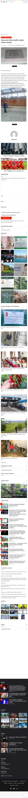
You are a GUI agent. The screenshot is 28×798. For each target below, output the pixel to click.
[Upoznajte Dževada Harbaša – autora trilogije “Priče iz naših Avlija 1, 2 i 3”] (4, 750)
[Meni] (1, 2)
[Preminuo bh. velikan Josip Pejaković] (4, 738)
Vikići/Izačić (8, 37)
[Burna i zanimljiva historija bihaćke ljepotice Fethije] (23, 725)
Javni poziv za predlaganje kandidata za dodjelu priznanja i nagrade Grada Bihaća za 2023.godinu (13, 495)
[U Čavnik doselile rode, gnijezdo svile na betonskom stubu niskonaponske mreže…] (5, 606)
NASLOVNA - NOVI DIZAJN (6, 576)
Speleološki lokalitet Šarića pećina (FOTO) (9, 458)
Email (2, 201)
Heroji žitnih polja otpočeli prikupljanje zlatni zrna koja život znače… (17, 539)
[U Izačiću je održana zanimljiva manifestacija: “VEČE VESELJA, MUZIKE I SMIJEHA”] (4, 526)
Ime (2, 196)
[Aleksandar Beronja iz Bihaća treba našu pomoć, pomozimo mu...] (20, 270)
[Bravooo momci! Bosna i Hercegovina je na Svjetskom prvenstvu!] (5, 611)
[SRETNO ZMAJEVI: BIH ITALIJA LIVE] (14, 611)
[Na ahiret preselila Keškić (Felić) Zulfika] (5, 617)
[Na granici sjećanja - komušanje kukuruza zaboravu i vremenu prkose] (20, 296)
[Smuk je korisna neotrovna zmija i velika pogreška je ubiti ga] (20, 283)
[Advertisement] (14, 19)
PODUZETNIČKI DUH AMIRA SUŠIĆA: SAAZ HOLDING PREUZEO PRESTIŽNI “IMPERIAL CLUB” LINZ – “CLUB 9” (17, 532)
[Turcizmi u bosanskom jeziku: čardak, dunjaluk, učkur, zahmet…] (7, 243)
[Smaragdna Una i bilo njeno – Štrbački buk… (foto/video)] (14, 606)
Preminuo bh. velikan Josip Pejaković (18, 737)
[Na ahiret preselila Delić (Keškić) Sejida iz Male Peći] (20, 243)
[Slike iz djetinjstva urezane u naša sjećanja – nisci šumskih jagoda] (4, 563)
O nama (14, 783)
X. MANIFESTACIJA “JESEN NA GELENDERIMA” (15, 743)
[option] (14, 491)
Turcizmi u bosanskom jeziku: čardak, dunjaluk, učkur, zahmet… (14, 571)
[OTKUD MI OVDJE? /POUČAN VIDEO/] (5, 720)
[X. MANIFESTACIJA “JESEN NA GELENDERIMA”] (4, 744)
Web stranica (3, 207)
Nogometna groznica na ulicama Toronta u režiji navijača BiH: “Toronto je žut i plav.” (17, 556)
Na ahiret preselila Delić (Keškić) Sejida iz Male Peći (11, 573)
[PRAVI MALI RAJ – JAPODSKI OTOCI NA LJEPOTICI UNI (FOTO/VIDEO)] (4, 545)
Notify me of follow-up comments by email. (11, 212)
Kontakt (5, 783)
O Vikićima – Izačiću (14, 785)
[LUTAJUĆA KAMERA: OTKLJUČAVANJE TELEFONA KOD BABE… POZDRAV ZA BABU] (4, 695)
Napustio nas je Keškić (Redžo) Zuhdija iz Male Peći (11, 592)
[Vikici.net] (8, 2)
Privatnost (10, 783)
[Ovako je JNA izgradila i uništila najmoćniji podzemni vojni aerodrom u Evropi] (23, 720)
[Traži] (26, 2)
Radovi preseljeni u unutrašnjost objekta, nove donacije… (12, 347)
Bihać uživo (3, 583)
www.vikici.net (23, 781)
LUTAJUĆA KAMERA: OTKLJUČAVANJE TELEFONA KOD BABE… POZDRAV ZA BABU (17, 695)
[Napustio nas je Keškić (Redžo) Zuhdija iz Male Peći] (7, 283)
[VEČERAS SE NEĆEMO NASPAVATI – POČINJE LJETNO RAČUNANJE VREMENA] (23, 611)
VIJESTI (6, 34)
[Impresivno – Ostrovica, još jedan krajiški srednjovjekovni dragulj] (14, 715)
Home (3, 34)
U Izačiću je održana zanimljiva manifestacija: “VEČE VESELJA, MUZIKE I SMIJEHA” (18, 526)
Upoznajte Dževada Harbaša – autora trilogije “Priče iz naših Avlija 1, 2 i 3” (18, 750)
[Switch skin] (24, 2)
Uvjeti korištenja (20, 783)
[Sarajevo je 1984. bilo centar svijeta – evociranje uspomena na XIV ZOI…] (14, 725)
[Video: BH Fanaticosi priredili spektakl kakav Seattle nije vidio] (4, 551)
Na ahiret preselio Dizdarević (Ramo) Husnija (10, 327)
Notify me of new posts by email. (9, 215)
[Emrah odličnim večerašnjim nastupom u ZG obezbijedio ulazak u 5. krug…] (4, 701)
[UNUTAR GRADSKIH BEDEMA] (5, 715)
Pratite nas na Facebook (7, 473)
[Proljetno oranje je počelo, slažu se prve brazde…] (14, 617)
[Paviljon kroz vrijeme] (5, 725)
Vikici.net (4, 45)
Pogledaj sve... (4, 462)
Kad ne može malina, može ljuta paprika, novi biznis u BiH (12, 389)
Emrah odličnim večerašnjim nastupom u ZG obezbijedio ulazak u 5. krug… (18, 701)
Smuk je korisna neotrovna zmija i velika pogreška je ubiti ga (13, 594)
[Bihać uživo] (20, 256)
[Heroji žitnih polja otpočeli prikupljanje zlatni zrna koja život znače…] (4, 539)
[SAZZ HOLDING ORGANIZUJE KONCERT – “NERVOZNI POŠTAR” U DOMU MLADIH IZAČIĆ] (23, 617)
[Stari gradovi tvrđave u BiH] (23, 715)
